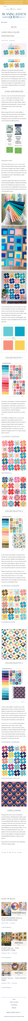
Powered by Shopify (20, 1016)
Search (14, 999)
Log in (7, 9)
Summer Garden (17, 164)
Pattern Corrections (14, 1002)
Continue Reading (6, 927)
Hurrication (17, 575)
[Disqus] (14, 876)
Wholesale (14, 1007)
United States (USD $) (13, 1012)
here (12, 191)
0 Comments (12, 40)
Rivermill (16, 430)
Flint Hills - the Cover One (13, 979)
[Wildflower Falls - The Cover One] (14, 909)
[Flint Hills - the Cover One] (14, 969)
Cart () (14, 9)
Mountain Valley (10, 778)
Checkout (19, 9)
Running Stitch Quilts (11, 1016)
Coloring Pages (14, 1004)
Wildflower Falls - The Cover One (12, 919)
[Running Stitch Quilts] (14, 16)
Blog (14, 27)
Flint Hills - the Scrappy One (10, 949)
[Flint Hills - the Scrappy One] (14, 939)
